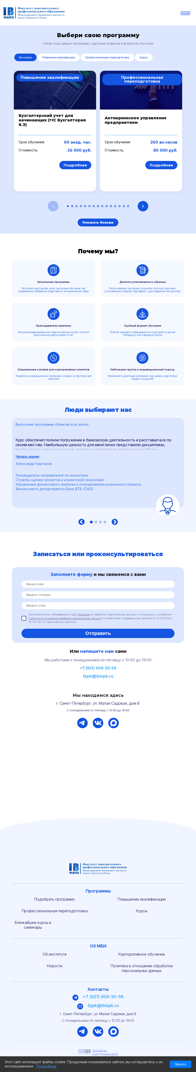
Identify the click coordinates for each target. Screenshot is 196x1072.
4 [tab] (104, 522)
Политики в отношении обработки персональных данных (65, 618)
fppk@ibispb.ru (98, 676)
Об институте (55, 954)
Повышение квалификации (58, 57)
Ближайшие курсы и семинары (33, 925)
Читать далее (27, 456)
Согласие (84, 614)
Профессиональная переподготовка (107, 57)
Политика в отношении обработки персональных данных (141, 968)
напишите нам (97, 651)
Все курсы (25, 57)
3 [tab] (100, 522)
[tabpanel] (98, 466)
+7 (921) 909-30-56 (98, 668)
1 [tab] (91, 522)
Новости (54, 965)
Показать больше (98, 222)
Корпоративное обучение (141, 954)
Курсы (144, 57)
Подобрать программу (54, 899)
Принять (180, 1064)
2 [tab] (95, 522)
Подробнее (75, 165)
